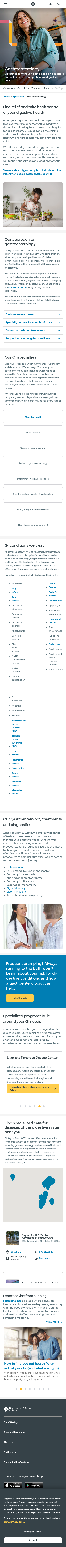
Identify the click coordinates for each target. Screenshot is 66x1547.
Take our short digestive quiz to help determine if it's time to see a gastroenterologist (32, 172)
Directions (16, 1252)
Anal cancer (15, 599)
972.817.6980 (46, 1252)
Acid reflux (15, 590)
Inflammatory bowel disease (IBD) (16, 725)
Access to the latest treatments (25, 330)
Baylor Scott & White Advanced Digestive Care (37, 1236)
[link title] (33, 4)
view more (52, 1321)
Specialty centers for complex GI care (29, 322)
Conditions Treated (29, 88)
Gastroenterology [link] (36, 96)
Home (7, 96)
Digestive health (33, 417)
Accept (33, 1540)
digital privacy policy (14, 1522)
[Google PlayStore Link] (34, 1485)
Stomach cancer (16, 783)
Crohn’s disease (53, 594)
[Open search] (58, 4)
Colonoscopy (15, 867)
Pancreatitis (16, 768)
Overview (9, 88)
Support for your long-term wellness (28, 338)
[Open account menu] (50, 4)
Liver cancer (15, 753)
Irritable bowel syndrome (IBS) (16, 741)
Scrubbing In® (12, 1301)
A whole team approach (20, 314)
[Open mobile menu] (5, 4)
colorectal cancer (17, 287)
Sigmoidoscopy (16, 888)
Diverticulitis (53, 600)
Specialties (18, 96)
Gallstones (53, 644)
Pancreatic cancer (16, 761)
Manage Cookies (33, 1531)
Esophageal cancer (53, 621)
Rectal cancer (15, 775)
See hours (44, 1258)
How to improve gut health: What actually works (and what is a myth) (31, 1366)
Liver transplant (16, 891)
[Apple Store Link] (13, 1485)
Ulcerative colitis (16, 792)
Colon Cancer (53, 585)
